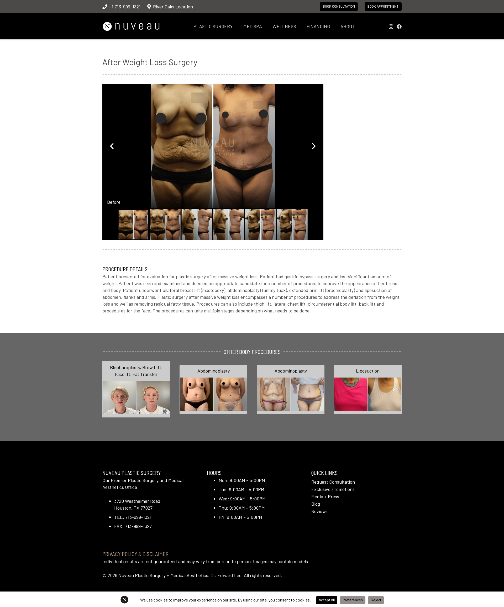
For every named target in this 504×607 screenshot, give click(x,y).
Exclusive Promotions (333, 489)
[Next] (393, 389)
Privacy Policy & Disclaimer (135, 554)
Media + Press (325, 496)
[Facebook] (399, 26)
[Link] (136, 389)
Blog (315, 504)
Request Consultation (333, 482)
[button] (237, 26)
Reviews (319, 511)
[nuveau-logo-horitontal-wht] (131, 26)
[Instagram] (391, 26)
